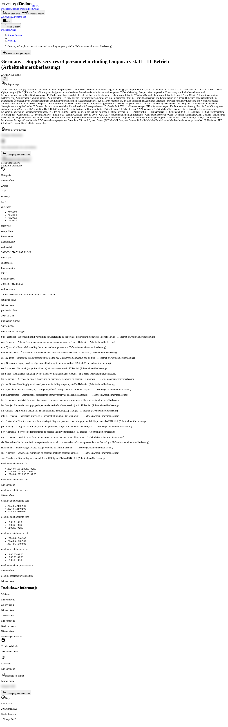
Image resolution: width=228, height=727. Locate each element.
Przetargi (5, 8)
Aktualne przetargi (19, 8)
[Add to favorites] (4, 78)
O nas (36, 8)
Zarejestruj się (19, 16)
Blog (30, 8)
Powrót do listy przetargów (18, 53)
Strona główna (14, 35)
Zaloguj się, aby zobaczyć (18, 155)
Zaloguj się (6, 16)
